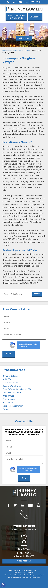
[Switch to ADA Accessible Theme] (3, 585)
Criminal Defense (10, 376)
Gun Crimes (7, 402)
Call (14, 2)
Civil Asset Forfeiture (12, 392)
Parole (5, 409)
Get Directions (24, 561)
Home (8, 2)
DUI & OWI (6, 379)
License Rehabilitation (12, 406)
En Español (35, 17)
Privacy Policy (20, 573)
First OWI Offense (10, 382)
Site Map (30, 573)
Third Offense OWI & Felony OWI (16, 389)
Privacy (21, 346)
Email (20, 2)
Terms (25, 346)
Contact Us (24, 38)
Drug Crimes (8, 396)
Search (27, 2)
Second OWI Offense (11, 386)
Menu (37, 2)
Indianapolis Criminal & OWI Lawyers (16, 51)
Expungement (9, 399)
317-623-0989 (16, 16)
